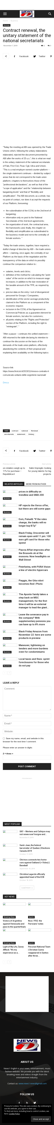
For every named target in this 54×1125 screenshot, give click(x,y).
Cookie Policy (14, 1114)
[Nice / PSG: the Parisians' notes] (39, 910)
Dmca (6, 382)
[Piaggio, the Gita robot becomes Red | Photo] (10, 584)
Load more (26, 888)
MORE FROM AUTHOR (36, 484)
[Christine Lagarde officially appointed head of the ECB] (10, 878)
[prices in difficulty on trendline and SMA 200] (10, 495)
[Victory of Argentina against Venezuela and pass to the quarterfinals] (14, 910)
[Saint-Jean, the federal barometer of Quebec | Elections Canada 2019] (10, 849)
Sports (31, 917)
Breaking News (9, 917)
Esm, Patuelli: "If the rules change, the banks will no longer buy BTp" (33, 522)
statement (21, 434)
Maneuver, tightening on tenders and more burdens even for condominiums (33, 648)
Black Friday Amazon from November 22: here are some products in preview (35, 634)
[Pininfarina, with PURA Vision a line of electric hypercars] (10, 570)
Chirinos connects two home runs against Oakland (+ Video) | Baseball (35, 863)
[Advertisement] (27, 5)
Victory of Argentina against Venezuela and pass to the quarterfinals (14, 924)
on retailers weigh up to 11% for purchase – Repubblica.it (14, 471)
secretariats (9, 434)
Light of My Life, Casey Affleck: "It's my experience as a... (13, 950)
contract (15, 431)
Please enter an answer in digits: (18, 747)
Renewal (34, 431)
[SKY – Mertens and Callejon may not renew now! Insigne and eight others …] (10, 835)
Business (14, 21)
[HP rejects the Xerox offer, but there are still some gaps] (10, 509)
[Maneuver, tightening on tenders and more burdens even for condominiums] (10, 648)
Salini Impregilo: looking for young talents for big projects (39, 471)
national (24, 431)
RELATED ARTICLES (14, 484)
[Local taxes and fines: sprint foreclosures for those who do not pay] (10, 662)
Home (5, 21)
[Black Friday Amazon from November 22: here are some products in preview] (10, 635)
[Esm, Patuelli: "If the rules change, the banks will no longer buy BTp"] (10, 522)
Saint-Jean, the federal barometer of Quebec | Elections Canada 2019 (35, 848)
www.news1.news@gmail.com (33, 1083)
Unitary (31, 434)
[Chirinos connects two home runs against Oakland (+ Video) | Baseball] (10, 863)
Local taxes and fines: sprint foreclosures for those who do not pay (34, 662)
